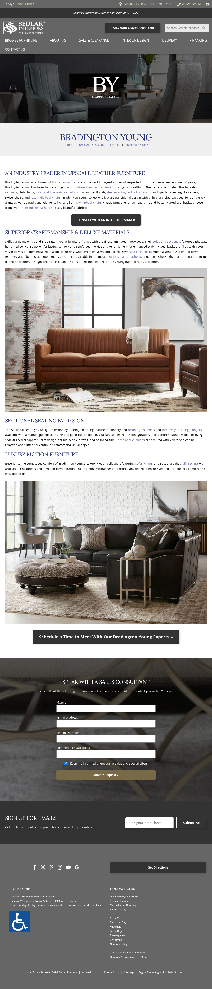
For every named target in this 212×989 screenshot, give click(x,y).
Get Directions (158, 867)
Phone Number (68, 733)
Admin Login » (90, 972)
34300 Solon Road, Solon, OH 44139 (147, 4)
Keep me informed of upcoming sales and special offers (109, 763)
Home (68, 145)
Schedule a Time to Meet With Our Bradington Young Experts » (106, 637)
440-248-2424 (191, 4)
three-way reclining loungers (182, 430)
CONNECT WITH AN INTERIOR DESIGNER (106, 220)
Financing (198, 40)
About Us (58, 40)
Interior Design (135, 40)
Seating (99, 145)
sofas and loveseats (49, 192)
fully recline (189, 463)
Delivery (169, 40)
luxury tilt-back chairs (46, 197)
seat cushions (138, 252)
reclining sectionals (141, 430)
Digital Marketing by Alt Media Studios (161, 972)
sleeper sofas (116, 192)
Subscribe (191, 822)
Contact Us (15, 49)
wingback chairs (90, 202)
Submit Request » (106, 775)
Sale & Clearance (94, 40)
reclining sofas (74, 192)
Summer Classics (117, 13)
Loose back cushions (130, 440)
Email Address (68, 717)
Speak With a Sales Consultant (132, 28)
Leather (115, 145)
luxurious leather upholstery (125, 257)
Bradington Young (136, 145)
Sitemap (129, 972)
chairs (148, 463)
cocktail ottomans (139, 192)
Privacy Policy (111, 972)
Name (62, 702)
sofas (139, 463)
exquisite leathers (37, 208)
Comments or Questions (73, 748)
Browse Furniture (21, 40)
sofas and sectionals (167, 241)
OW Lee (139, 13)
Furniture (83, 145)
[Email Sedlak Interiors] (207, 4)
